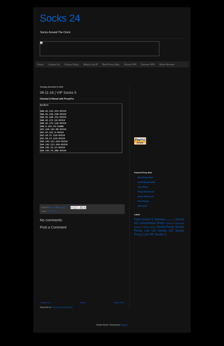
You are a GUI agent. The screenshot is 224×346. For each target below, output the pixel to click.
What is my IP (90, 64)
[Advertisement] (99, 73)
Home (40, 64)
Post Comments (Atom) (62, 307)
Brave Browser (167, 64)
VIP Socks (142, 206)
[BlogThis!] (75, 207)
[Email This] (72, 207)
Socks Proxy (165, 226)
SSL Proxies (143, 201)
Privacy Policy (71, 64)
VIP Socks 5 (52, 211)
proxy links (170, 220)
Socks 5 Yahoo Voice (145, 227)
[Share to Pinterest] (84, 207)
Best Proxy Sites (110, 64)
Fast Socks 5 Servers (149, 219)
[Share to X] (78, 207)
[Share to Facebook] (81, 207)
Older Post (118, 303)
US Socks (159, 230)
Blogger (124, 325)
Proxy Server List (146, 192)
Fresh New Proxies (146, 182)
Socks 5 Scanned (175, 223)
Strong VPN (130, 64)
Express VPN (148, 64)
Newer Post (46, 303)
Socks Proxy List (145, 196)
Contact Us (54, 64)
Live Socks (143, 187)
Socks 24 (60, 18)
